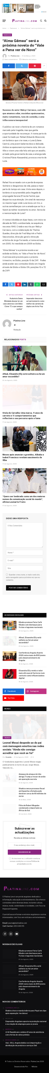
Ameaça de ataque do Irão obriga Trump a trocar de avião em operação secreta (32, 776)
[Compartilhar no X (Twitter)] (22, 65)
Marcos (8, 1029)
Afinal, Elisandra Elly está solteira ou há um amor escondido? (30, 640)
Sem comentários (11, 59)
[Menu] (4, 21)
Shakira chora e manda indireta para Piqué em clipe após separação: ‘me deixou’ (25, 1012)
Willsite (34, 1067)
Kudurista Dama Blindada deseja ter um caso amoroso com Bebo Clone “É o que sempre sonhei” (13, 303)
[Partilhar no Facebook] (9, 65)
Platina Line (15, 56)
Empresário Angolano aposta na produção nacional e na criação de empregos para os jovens (25, 1022)
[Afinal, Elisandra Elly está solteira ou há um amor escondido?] (24, 358)
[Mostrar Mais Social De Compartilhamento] (44, 65)
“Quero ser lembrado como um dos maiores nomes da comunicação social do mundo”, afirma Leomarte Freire (24, 499)
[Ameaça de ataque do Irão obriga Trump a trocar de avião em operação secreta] (9, 777)
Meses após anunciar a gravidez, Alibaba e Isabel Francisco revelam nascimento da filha (23, 457)
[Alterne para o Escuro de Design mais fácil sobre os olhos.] (41, 21)
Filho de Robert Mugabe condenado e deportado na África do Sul (30, 807)
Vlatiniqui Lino (11, 1008)
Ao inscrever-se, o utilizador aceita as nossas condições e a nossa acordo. (25, 861)
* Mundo (7, 737)
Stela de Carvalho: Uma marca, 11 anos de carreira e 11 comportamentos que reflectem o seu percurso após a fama (23, 416)
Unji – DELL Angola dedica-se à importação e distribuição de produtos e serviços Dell (23, 1044)
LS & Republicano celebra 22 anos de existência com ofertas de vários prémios (24, 1033)
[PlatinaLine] (24, 21)
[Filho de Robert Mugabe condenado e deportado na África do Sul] (9, 809)
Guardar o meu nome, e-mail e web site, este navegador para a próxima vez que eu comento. (23, 577)
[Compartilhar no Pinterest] (35, 65)
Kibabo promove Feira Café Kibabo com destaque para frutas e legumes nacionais (31, 624)
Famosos (7, 35)
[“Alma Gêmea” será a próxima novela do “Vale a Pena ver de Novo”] (24, 85)
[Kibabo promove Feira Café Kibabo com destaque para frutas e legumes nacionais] (9, 625)
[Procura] (45, 21)
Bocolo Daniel (11, 1040)
